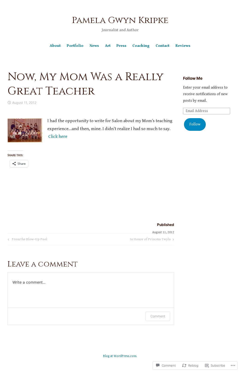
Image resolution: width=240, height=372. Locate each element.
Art (108, 45)
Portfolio (75, 45)
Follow (194, 124)
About (55, 45)
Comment (157, 316)
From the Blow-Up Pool (27, 240)
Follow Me (192, 78)
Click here (57, 136)
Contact (162, 45)
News (94, 45)
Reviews (183, 45)
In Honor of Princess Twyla (150, 240)
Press (121, 45)
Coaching (141, 45)
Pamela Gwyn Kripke (120, 20)
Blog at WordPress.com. (120, 356)
